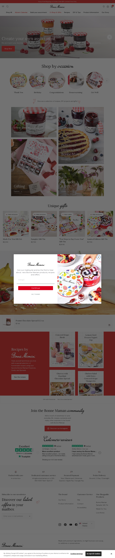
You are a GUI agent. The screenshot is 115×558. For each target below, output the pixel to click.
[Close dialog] (98, 257)
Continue (35, 288)
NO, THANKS (35, 294)
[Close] (111, 553)
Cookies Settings (76, 554)
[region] (57, 554)
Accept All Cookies (93, 554)
